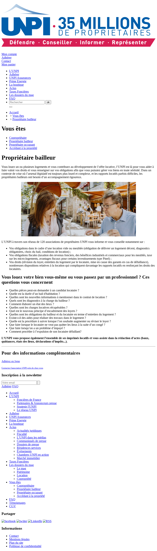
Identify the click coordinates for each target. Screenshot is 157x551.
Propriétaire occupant (22, 144)
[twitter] (21, 521)
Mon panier (9, 64)
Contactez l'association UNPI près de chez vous (22, 368)
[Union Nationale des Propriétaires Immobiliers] (78, 44)
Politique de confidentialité (25, 546)
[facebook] (9, 521)
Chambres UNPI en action (33, 454)
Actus (12, 427)
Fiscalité (22, 434)
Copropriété (24, 478)
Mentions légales (19, 539)
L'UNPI (14, 396)
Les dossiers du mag (21, 465)
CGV (12, 506)
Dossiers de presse (28, 444)
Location (22, 475)
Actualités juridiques (29, 430)
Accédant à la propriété (23, 148)
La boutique (16, 423)
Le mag (21, 468)
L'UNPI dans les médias (31, 437)
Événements (24, 451)
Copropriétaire (18, 137)
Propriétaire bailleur (24, 119)
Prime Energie (17, 420)
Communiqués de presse (31, 441)
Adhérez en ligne (11, 361)
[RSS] (47, 521)
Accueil (14, 112)
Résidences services (29, 447)
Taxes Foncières (19, 461)
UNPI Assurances (20, 417)
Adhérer (6, 57)
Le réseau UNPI (27, 410)
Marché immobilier (28, 458)
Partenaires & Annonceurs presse (37, 403)
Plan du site (16, 542)
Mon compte (9, 54)
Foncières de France (29, 399)
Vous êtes (18, 115)
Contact (6, 61)
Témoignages (17, 502)
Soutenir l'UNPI (26, 406)
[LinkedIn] (35, 521)
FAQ (15, 386)
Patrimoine (23, 471)
